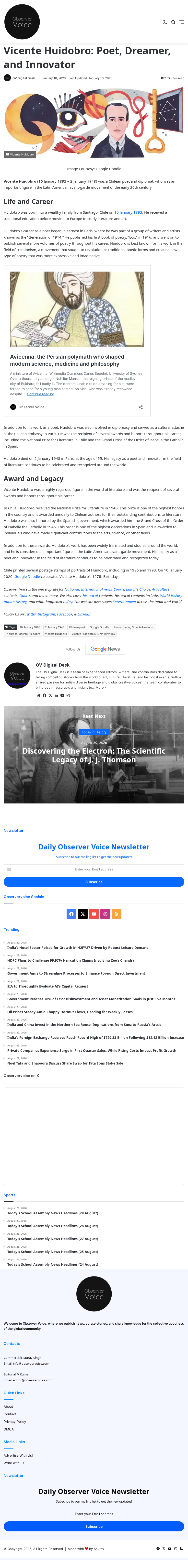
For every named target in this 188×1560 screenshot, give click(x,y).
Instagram (46, 614)
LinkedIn (85, 614)
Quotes (25, 595)
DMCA (9, 1429)
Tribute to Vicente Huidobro (22, 634)
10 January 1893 (128, 212)
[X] (50, 695)
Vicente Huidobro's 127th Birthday (93, 634)
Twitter (30, 614)
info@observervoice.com (31, 1363)
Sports (119, 589)
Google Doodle (27, 576)
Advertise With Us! (18, 1455)
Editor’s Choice (138, 589)
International (92, 589)
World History (171, 595)
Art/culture (160, 589)
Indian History (15, 601)
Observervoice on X (21, 1075)
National (72, 589)
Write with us (14, 1463)
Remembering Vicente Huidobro (134, 627)
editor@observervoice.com (32, 1380)
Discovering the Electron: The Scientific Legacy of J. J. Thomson (94, 755)
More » (101, 687)
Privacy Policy (15, 1422)
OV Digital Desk (23, 78)
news (108, 589)
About (8, 1406)
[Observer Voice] (22, 21)
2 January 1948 (54, 627)
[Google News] (105, 649)
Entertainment (124, 601)
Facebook (64, 614)
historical (90, 595)
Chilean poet (77, 627)
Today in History (94, 732)
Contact (10, 1414)
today (67, 601)
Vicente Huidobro (56, 634)
